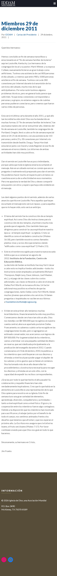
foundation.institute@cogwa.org (21, 301)
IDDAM (9, 34)
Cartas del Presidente (27, 34)
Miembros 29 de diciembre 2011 (19, 26)
